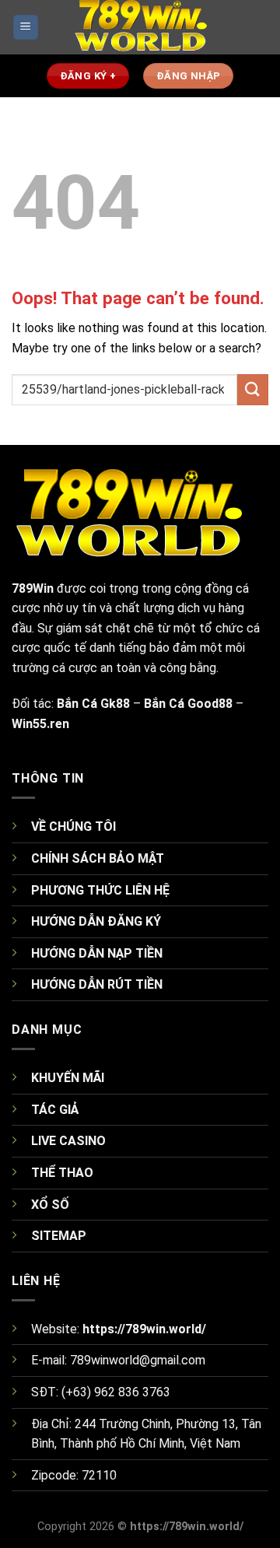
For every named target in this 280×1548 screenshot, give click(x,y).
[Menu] (26, 27)
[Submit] (252, 389)
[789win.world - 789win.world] (140, 27)
